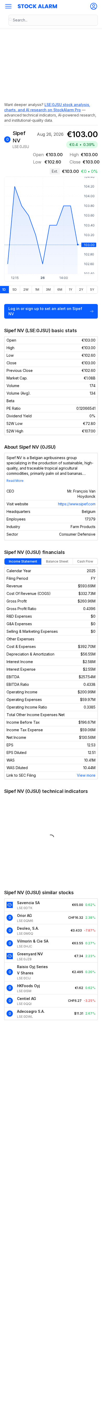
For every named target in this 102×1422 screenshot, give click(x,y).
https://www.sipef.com (76, 504)
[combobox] (53, 20)
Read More (15, 481)
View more (86, 775)
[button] (8, 6)
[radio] (14, 289)
